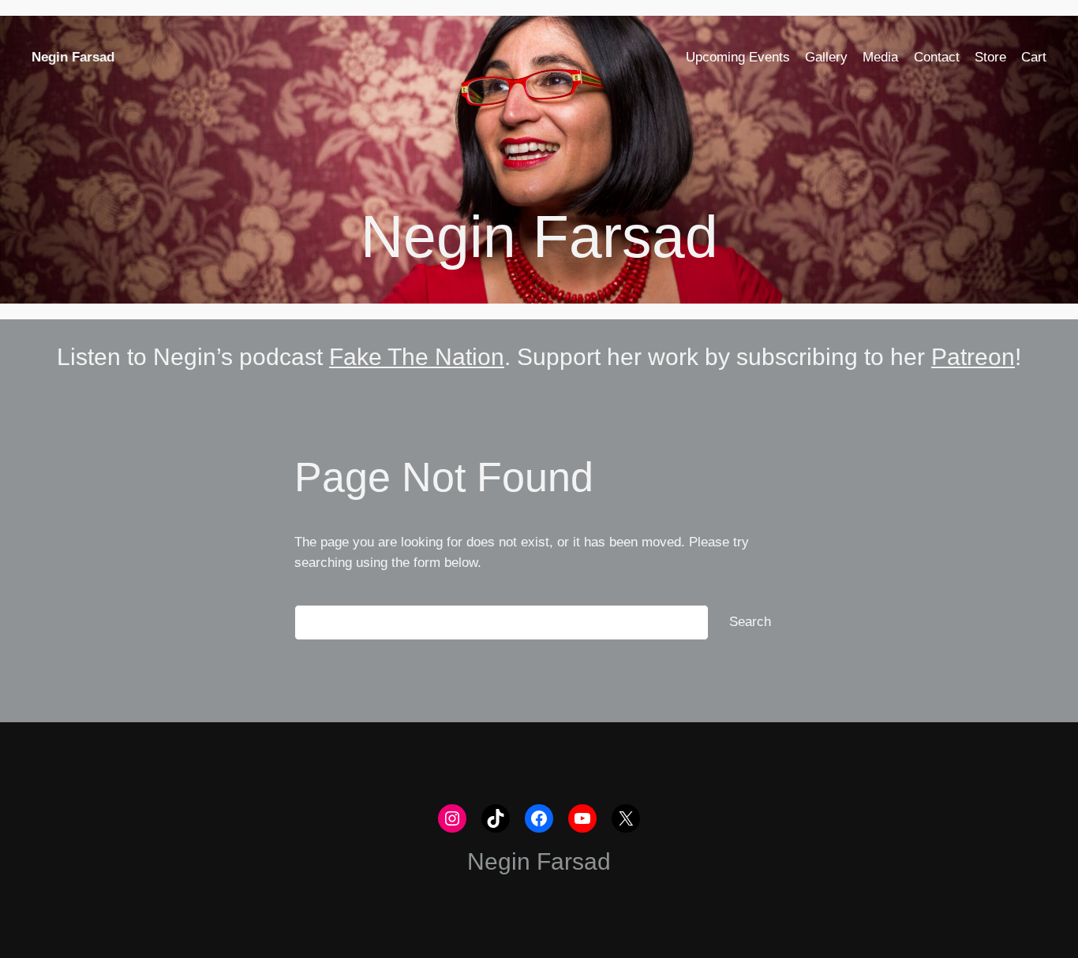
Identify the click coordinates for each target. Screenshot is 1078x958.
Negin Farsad (73, 57)
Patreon (973, 357)
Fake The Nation (416, 357)
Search (750, 621)
